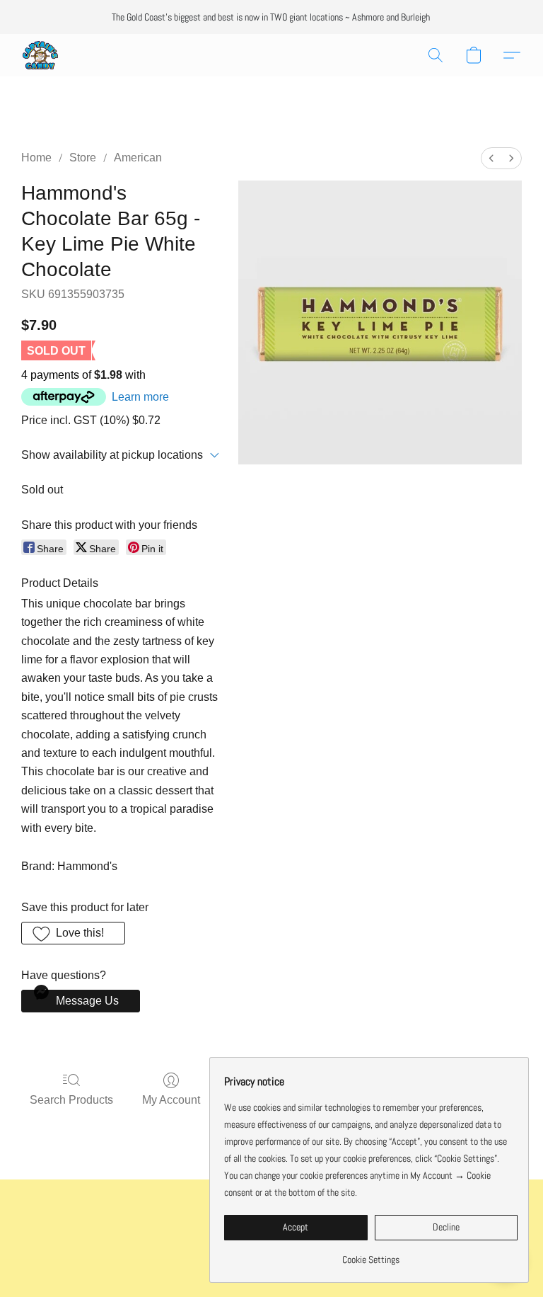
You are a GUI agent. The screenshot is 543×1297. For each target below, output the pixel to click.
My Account (171, 1100)
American (138, 158)
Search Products (71, 1100)
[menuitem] (491, 158)
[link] (371, 1254)
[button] (40, 55)
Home (36, 158)
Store (82, 158)
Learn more (140, 397)
